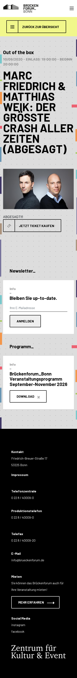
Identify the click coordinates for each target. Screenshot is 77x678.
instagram (18, 625)
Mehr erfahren (31, 602)
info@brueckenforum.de (27, 560)
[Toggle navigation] (72, 8)
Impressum (19, 475)
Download (26, 396)
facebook (17, 631)
